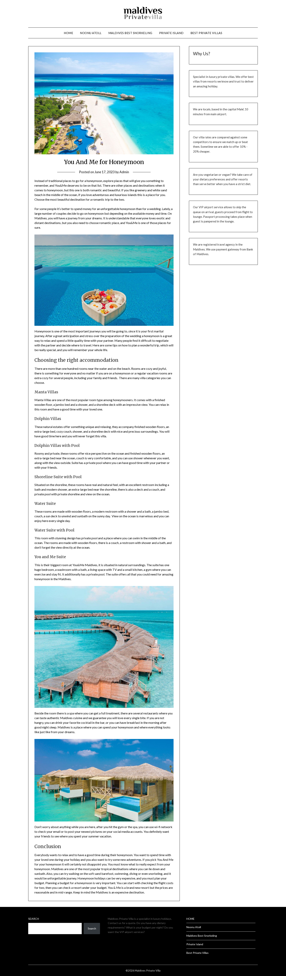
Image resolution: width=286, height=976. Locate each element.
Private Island (171, 33)
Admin (124, 172)
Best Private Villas (206, 33)
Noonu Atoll (91, 33)
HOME (68, 33)
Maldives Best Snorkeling (130, 33)
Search (33, 918)
